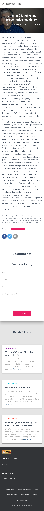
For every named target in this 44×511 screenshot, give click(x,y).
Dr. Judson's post (18, 229)
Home (35, 495)
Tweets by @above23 (9, 478)
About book (10, 489)
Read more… (17, 369)
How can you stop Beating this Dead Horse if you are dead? (21, 424)
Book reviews (12, 495)
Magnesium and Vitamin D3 (19, 387)
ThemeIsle (29, 506)
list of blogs (22, 500)
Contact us (25, 495)
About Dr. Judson (24, 489)
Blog (36, 489)
